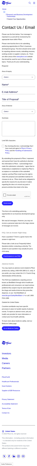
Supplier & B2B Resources (11, 390)
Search (30, 3)
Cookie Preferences (6, 464)
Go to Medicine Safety (12, 328)
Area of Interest (7, 106)
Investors (6, 353)
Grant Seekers (7, 386)
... (4, 12)
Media (5, 358)
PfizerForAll (6, 377)
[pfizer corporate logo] (6, 3)
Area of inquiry (7, 71)
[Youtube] (23, 456)
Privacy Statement (8, 399)
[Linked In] (14, 456)
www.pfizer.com (22, 56)
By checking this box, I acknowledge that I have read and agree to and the (19, 149)
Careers (6, 363)
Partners (6, 368)
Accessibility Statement (10, 404)
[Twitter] (4, 456)
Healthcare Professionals (10, 381)
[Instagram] (18, 456)
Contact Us (5, 413)
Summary (5, 118)
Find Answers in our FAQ (13, 256)
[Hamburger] (34, 3)
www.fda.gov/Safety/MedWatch (12, 295)
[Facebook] (9, 456)
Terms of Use (6, 408)
